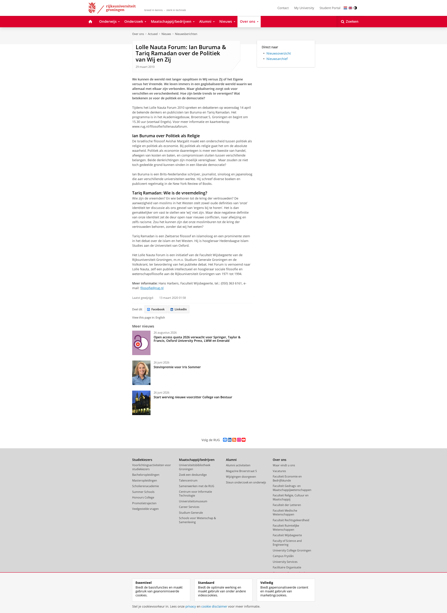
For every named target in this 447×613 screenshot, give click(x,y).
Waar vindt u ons (284, 465)
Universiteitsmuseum (193, 501)
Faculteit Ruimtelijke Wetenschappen (286, 528)
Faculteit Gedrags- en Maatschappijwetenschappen (292, 488)
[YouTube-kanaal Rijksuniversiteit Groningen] (244, 440)
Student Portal (330, 8)
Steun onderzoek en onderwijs (246, 482)
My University (304, 8)
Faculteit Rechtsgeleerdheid (291, 520)
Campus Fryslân (283, 556)
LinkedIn (181, 309)
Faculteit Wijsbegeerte (287, 535)
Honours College (143, 497)
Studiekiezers (142, 460)
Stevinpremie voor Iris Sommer (177, 367)
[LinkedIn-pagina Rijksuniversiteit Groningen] (230, 440)
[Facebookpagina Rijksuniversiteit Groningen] (225, 440)
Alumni (231, 460)
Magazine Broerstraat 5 (241, 471)
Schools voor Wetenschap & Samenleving (197, 520)
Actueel (153, 34)
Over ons (138, 34)
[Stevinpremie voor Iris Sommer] (141, 373)
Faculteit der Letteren (287, 505)
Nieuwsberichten (186, 34)
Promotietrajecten (144, 503)
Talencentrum (188, 480)
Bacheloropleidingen (145, 475)
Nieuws (166, 34)
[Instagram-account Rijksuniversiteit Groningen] (239, 440)
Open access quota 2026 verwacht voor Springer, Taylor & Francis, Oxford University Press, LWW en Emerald (197, 339)
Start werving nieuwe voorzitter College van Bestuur (193, 397)
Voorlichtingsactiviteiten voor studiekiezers (151, 467)
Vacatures (279, 471)
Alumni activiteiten (238, 465)
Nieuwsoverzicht (278, 53)
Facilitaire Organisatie (287, 567)
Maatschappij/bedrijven (196, 460)
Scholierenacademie (145, 486)
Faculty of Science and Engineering (287, 543)
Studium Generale (191, 513)
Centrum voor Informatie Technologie (195, 494)
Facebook (158, 309)
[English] (350, 8)
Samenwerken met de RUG (196, 486)
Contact (283, 8)
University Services (285, 562)
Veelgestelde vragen (145, 509)
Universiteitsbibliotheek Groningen (194, 467)
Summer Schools (143, 492)
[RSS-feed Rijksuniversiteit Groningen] (234, 440)
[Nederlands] (345, 8)
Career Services (189, 507)
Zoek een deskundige (193, 475)
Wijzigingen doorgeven (241, 477)
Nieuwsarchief (277, 59)
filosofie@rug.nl (152, 288)
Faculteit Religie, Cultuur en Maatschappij (291, 497)
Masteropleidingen (144, 480)
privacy (190, 606)
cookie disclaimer (214, 606)
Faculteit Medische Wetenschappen (285, 512)
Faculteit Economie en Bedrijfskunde (287, 478)
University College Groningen (292, 550)
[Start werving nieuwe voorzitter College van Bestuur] (141, 403)
